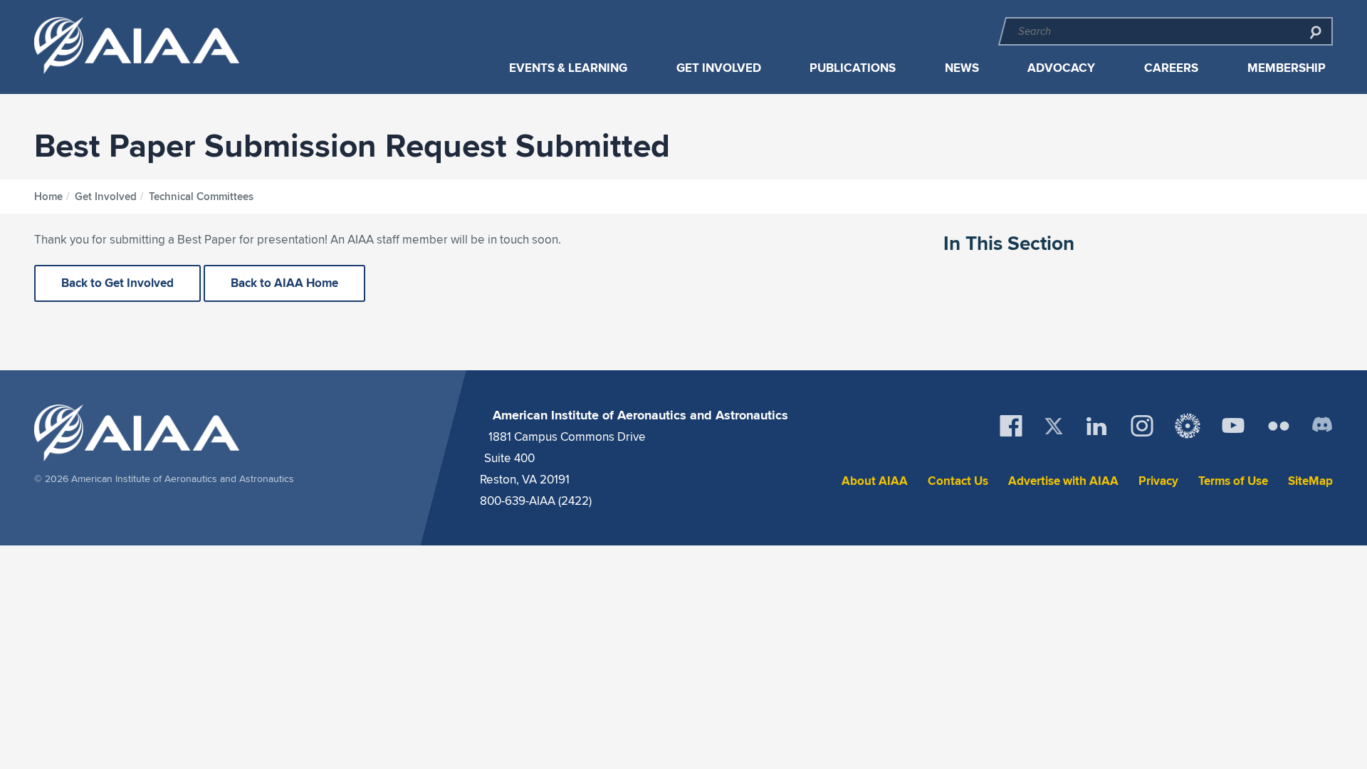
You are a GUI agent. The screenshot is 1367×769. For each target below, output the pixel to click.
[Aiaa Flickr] (1278, 425)
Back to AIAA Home (284, 283)
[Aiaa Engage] (1187, 425)
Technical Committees (201, 196)
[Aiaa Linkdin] (1096, 425)
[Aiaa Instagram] (1142, 425)
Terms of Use (1233, 481)
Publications (853, 68)
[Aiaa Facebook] (1011, 425)
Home (48, 196)
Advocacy (1061, 68)
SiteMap (1310, 481)
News (962, 68)
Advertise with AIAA (1063, 481)
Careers (1171, 68)
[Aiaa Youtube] (1233, 425)
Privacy (1158, 481)
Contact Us (958, 481)
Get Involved (718, 68)
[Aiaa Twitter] (1053, 426)
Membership (1286, 68)
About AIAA (875, 481)
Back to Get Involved (117, 283)
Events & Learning (568, 68)
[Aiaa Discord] (1322, 425)
